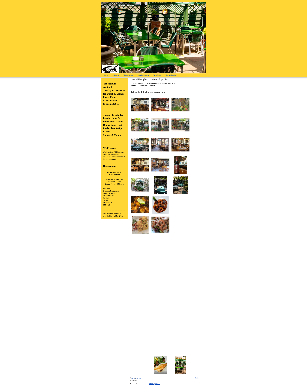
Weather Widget (113, 214)
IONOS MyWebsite (154, 384)
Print (133, 378)
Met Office (119, 216)
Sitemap (138, 378)
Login (196, 378)
